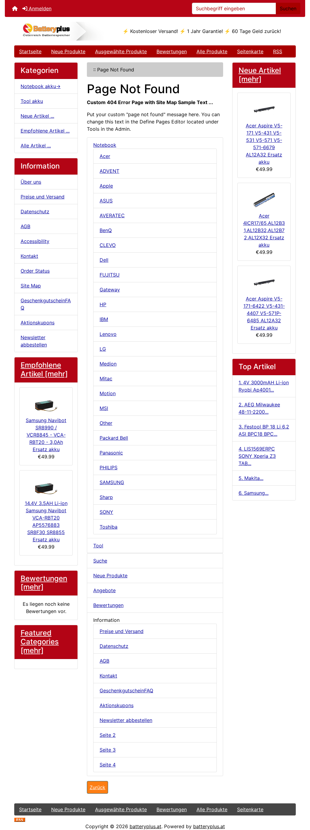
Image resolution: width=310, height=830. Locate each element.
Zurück (97, 787)
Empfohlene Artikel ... (45, 131)
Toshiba (108, 527)
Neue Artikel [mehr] (260, 75)
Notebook (104, 145)
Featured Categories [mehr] (40, 641)
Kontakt (29, 256)
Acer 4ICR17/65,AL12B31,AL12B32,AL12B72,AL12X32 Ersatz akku (264, 230)
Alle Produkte (211, 51)
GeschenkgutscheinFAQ (46, 304)
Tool (98, 546)
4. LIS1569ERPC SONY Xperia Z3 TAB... (257, 456)
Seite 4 (108, 765)
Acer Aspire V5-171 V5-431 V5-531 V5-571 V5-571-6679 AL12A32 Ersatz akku (264, 144)
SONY (106, 512)
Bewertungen (172, 51)
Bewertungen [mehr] (44, 583)
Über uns (31, 182)
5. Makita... (251, 478)
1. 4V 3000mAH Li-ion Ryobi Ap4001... (264, 386)
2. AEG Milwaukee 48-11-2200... (259, 408)
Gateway (110, 290)
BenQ (106, 230)
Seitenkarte (250, 51)
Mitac (106, 379)
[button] (298, 800)
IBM (104, 319)
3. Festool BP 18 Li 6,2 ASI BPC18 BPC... (264, 430)
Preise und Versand (42, 197)
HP (103, 304)
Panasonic (111, 453)
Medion (108, 364)
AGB (25, 226)
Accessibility (35, 241)
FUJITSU (110, 275)
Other (106, 423)
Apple (106, 186)
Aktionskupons (37, 323)
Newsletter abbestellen (34, 341)
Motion (108, 393)
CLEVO (108, 245)
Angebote (104, 590)
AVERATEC (112, 215)
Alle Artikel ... (36, 146)
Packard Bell (114, 438)
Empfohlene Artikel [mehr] (44, 369)
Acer (105, 156)
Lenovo (108, 334)
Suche (100, 561)
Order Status (35, 271)
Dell (104, 260)
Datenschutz (35, 211)
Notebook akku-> (41, 86)
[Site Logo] (61, 31)
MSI (104, 408)
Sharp (106, 497)
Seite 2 (108, 735)
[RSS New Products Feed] (19, 819)
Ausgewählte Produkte (121, 51)
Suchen (288, 8)
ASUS (106, 201)
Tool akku (32, 101)
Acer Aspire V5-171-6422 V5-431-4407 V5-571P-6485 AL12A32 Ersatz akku (264, 313)
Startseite (30, 51)
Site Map (31, 286)
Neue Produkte (68, 51)
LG (103, 349)
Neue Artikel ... (37, 116)
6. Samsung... (254, 493)
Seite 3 (108, 750)
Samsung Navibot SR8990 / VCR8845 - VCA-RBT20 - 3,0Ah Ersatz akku (46, 434)
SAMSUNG (112, 482)
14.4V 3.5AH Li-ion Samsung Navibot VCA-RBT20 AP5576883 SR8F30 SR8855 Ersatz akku (46, 521)
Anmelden (39, 8)
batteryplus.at (145, 826)
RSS (277, 51)
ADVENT (109, 171)
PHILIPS (108, 467)
